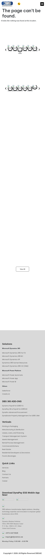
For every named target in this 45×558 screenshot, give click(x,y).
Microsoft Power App (10, 378)
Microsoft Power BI (9, 382)
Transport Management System (14, 436)
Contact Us (6, 474)
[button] (42, 4)
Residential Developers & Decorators (16, 453)
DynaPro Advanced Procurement (14, 412)
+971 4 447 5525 (27, 4)
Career (4, 481)
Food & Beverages (9, 456)
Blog (3, 471)
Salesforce (6, 391)
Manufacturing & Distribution (13, 430)
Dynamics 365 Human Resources (14, 363)
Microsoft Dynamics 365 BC (12, 356)
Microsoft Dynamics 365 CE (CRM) (15, 366)
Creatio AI (6, 394)
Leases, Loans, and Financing (13, 433)
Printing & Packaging (10, 426)
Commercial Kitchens (10, 446)
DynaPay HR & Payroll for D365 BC (15, 409)
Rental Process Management (13, 443)
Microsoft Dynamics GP (11, 359)
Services (5, 468)
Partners (5, 478)
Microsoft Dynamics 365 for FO (14, 353)
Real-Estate (6, 449)
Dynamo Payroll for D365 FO (12, 406)
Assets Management (10, 439)
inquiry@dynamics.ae (14, 537)
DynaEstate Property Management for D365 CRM (20, 416)
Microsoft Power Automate (12, 375)
